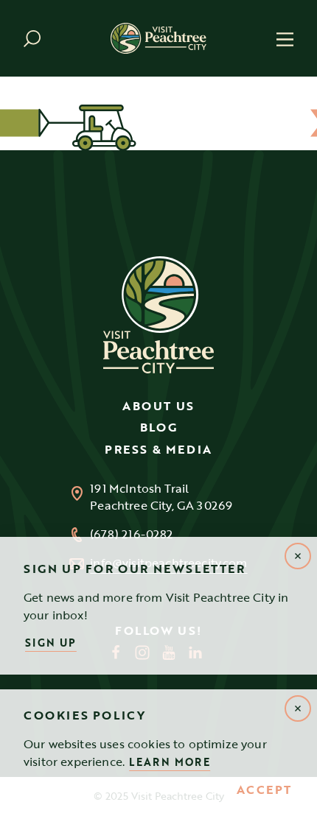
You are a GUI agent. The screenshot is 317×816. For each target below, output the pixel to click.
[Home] (158, 38)
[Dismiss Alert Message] (298, 708)
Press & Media (158, 449)
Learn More (169, 762)
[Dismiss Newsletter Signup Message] (298, 556)
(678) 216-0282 (131, 534)
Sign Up (51, 643)
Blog (158, 427)
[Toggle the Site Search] (32, 38)
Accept (264, 790)
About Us (158, 406)
